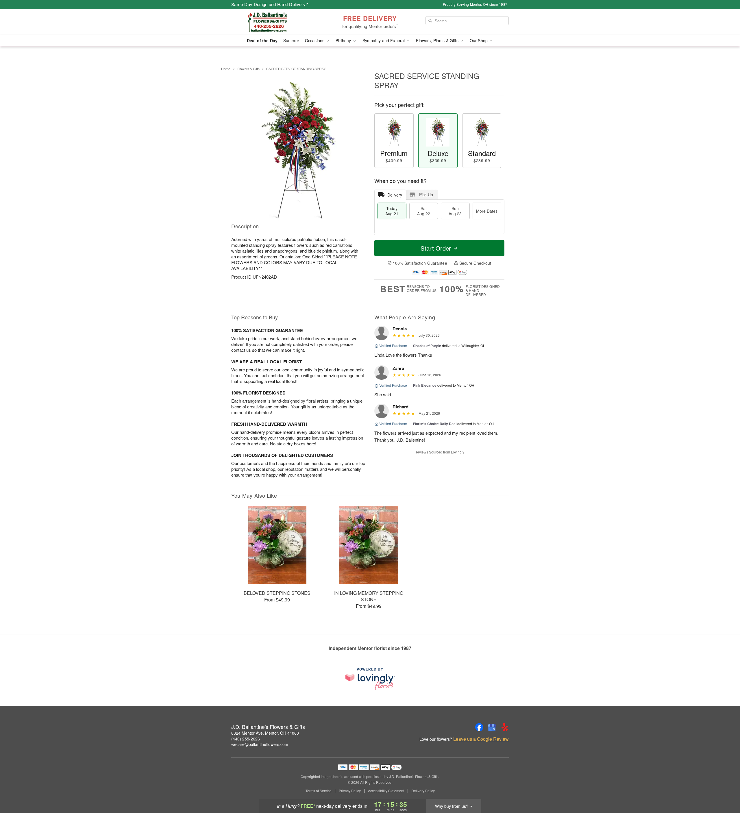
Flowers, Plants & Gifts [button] (437, 40)
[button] (724, 788)
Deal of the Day (262, 40)
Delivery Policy (423, 790)
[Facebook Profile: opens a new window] (479, 727)
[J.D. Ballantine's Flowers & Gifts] (272, 22)
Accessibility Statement (386, 790)
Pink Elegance (424, 385)
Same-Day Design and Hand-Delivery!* (270, 4)
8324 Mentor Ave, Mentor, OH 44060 (265, 733)
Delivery (394, 195)
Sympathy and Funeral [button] (384, 40)
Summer (291, 40)
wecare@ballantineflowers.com (259, 744)
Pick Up (426, 194)
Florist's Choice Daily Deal (434, 423)
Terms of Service (319, 790)
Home (225, 68)
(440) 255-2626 (245, 739)
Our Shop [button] (479, 40)
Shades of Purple (427, 345)
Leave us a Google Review (481, 739)
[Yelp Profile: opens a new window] (505, 727)
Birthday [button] (344, 40)
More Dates (486, 211)
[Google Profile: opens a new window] (492, 727)
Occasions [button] (315, 40)
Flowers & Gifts (248, 68)
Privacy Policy (350, 790)
